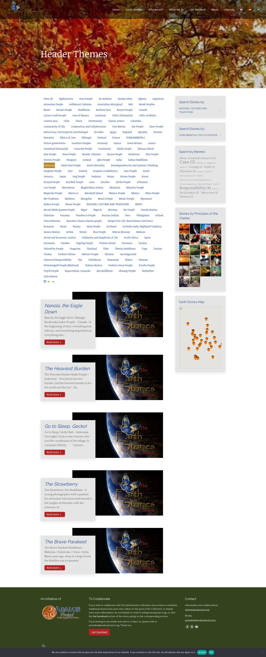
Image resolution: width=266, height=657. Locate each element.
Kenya (110, 176)
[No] (262, 652)
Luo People (50, 187)
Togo (144, 248)
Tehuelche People (53, 248)
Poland (159, 215)
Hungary (71, 159)
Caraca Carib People (55, 115)
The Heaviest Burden (67, 368)
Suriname (49, 243)
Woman (186, 196)
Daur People (156, 126)
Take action (209, 192)
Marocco (74, 193)
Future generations (55, 143)
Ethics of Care (68, 137)
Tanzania (127, 243)
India (119, 159)
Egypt (113, 132)
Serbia (69, 232)
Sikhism (140, 232)
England (127, 132)
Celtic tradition (147, 115)
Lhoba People (123, 182)
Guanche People (83, 148)
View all (48, 98)
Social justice (189, 192)
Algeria (142, 98)
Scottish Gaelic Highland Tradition (142, 226)
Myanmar (146, 198)
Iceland (87, 159)
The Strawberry (61, 484)
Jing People (78, 176)
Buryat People (125, 110)
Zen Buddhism (105, 271)
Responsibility (195, 188)
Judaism (96, 176)
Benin (47, 110)
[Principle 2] (205, 239)
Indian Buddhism (138, 159)
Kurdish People (74, 182)
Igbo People (103, 159)
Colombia (136, 121)
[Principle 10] (205, 260)
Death (209, 167)
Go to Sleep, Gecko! (65, 426)
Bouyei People (64, 110)
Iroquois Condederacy (105, 171)
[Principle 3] (216, 239)
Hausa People (114, 154)
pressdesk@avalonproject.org (200, 620)
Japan (62, 176)
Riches (215, 189)
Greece (152, 143)
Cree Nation (119, 126)
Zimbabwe (148, 271)
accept (202, 652)
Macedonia (68, 187)
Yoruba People (147, 265)
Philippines (143, 215)
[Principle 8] (184, 260)
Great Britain (134, 143)
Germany (102, 143)
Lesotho (105, 182)
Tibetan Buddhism (125, 248)
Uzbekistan (94, 259)
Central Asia (51, 121)
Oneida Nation (149, 209)
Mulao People (126, 198)
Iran (70, 171)
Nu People (129, 209)
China (79, 121)
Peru (127, 215)
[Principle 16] (184, 282)
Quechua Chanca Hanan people (84, 221)
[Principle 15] (216, 271)
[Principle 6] (205, 250)
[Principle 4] (184, 250)
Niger (84, 209)
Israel (146, 171)
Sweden (65, 243)
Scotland (111, 226)
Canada (143, 110)
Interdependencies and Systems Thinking (134, 165)
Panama (65, 215)
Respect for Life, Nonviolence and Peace (130, 221)
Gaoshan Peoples (81, 143)
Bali (131, 104)
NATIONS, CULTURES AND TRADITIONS (108, 204)
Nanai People (73, 204)
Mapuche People (53, 193)
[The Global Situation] (205, 229)
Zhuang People (127, 271)
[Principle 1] (195, 239)
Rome (63, 226)
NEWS (138, 204)
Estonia (158, 132)
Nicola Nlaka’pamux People (59, 209)
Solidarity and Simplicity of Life (100, 237)
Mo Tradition (51, 198)
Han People (50, 154)
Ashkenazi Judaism (80, 104)
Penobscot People (86, 215)
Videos (128, 259)
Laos (92, 182)
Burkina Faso (103, 110)
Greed (200, 176)
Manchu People (135, 187)
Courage (195, 167)
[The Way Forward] (195, 282)
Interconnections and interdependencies (195, 180)
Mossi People (105, 198)
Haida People (124, 148)
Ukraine (109, 254)
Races (216, 184)
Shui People (99, 232)
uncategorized (128, 254)
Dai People (137, 126)
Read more (53, 342)
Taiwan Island (107, 243)
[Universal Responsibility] (184, 239)
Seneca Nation (52, 232)
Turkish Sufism (66, 254)
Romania (49, 226)
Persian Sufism (110, 215)
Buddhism (84, 110)
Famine (208, 172)
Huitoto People (52, 159)
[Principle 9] (195, 260)
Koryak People (52, 182)
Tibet (106, 248)
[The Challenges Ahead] (216, 229)
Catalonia (100, 115)
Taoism (142, 243)
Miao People (152, 193)
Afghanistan (66, 98)
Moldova (70, 198)
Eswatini (49, 137)
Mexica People (117, 193)
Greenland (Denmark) (56, 148)
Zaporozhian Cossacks (77, 271)
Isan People (130, 171)
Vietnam (143, 259)
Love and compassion (188, 184)
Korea (145, 176)
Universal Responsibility (58, 259)
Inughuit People (53, 171)
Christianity (95, 121)
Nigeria (97, 209)
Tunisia (157, 248)
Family (200, 172)
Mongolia (86, 198)
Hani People (69, 154)
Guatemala (104, 148)
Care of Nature (80, 115)
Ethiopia (86, 137)
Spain (147, 237)
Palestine (49, 215)
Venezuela (113, 259)
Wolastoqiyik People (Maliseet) (61, 265)
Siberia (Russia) (121, 232)
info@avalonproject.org (154, 612)
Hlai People (152, 154)
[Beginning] (184, 229)
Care (187, 162)
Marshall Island (94, 193)
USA (80, 259)
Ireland (83, 171)
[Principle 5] (195, 250)
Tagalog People (84, 243)
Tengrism (75, 248)
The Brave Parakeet (65, 541)
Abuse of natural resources (198, 158)
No (211, 652)
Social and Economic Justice (60, 237)
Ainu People (86, 98)
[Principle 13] (195, 271)
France (116, 137)
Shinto (83, 232)
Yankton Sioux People (120, 265)
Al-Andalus (105, 98)
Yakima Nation (93, 265)
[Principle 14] (205, 271)
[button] (194, 335)
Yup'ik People (51, 271)
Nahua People (51, 204)
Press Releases (52, 221)
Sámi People (93, 226)
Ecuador (99, 132)
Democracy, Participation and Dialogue (66, 132)
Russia (77, 226)
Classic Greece (116, 121)
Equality (142, 132)
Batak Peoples (147, 104)
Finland (102, 137)
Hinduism (134, 154)
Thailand (92, 248)
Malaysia (115, 187)
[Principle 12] (184, 271)
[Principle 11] (216, 260)
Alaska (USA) (125, 98)
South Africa (131, 237)
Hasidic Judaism (91, 154)
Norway (112, 209)
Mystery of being (205, 184)
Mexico (135, 193)
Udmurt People (90, 254)
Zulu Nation (50, 276)
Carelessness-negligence (206, 163)
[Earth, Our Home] (195, 229)
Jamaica (48, 176)
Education (188, 171)
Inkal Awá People (71, 165)
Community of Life (54, 126)
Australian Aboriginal (110, 104)
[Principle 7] (216, 250)
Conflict (183, 167)
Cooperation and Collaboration (88, 126)
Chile (66, 121)
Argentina (158, 98)
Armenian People (53, 104)
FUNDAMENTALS (135, 137)
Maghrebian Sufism (92, 187)
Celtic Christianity (122, 115)
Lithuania (142, 182)
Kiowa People (128, 176)
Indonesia (49, 165)
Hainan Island (146, 148)
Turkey (48, 254)
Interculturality (96, 165)
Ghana (117, 143)
